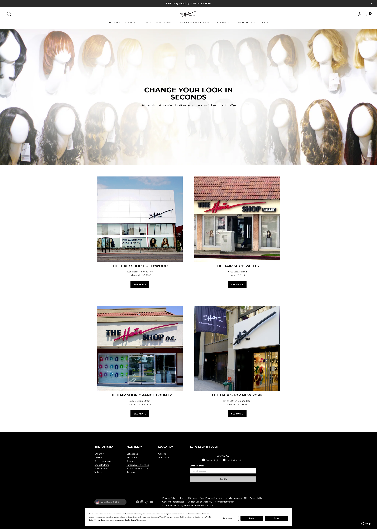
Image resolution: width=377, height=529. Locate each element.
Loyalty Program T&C (236, 498)
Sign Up (223, 479)
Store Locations (103, 461)
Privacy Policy (169, 498)
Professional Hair (121, 22)
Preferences (227, 518)
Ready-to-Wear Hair (157, 22)
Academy (222, 22)
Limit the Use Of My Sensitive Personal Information (188, 505)
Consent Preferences (173, 501)
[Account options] (360, 14)
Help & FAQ (133, 457)
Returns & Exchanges (138, 465)
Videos (98, 472)
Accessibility (256, 498)
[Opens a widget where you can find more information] (366, 524)
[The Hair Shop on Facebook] (137, 502)
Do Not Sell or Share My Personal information (210, 501)
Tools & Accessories (193, 22)
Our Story (99, 453)
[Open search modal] (9, 14)
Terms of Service (188, 498)
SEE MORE (140, 284)
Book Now (163, 457)
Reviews (131, 472)
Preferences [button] (141, 520)
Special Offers (102, 465)
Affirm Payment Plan (137, 468)
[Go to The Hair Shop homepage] (188, 14)
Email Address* (197, 465)
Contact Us (132, 453)
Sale (265, 22)
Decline (252, 518)
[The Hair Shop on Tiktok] (146, 502)
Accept (276, 518)
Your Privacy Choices (210, 498)
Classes (162, 453)
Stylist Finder (101, 468)
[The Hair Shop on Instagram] (142, 502)
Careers (98, 457)
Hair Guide (245, 22)
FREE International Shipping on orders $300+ (188, 3)
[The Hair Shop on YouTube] (151, 502)
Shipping (131, 461)
